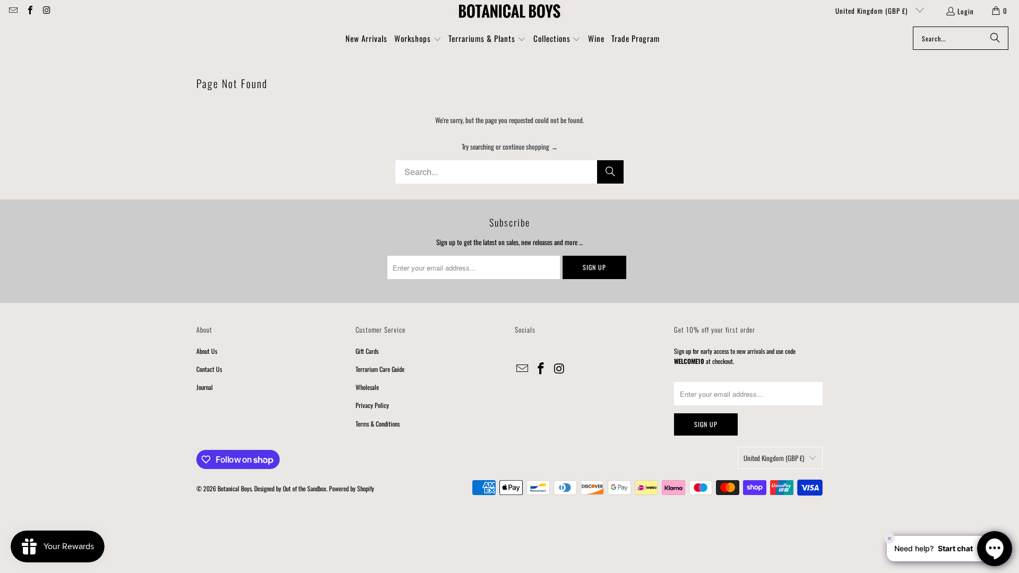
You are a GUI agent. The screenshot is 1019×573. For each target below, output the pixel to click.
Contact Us (209, 369)
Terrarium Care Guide (380, 369)
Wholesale (367, 387)
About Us (206, 350)
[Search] (995, 38)
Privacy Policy (372, 405)
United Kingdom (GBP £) (872, 10)
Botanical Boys (235, 488)
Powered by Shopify (351, 488)
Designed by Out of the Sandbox (290, 488)
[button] (418, 39)
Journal (204, 387)
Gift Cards (367, 350)
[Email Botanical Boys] (13, 10)
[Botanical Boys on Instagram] (46, 10)
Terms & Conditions (378, 423)
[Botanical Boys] (509, 10)
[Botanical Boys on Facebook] (29, 10)
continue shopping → (530, 146)
